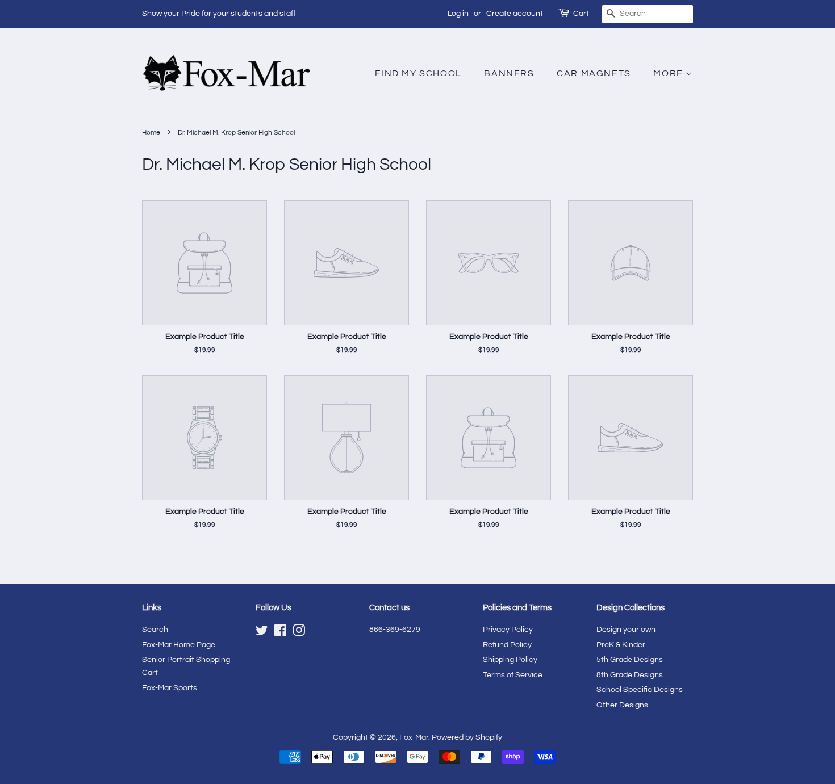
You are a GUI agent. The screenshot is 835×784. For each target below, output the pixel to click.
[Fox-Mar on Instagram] (299, 633)
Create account (514, 14)
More (669, 73)
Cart (581, 14)
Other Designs (622, 705)
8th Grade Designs (629, 675)
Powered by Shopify (467, 737)
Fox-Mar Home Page (178, 645)
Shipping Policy (510, 660)
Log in (458, 14)
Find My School (418, 73)
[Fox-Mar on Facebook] (280, 633)
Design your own (626, 630)
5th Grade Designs (629, 660)
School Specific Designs (639, 690)
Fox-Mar (413, 737)
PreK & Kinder (620, 645)
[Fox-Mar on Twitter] (262, 633)
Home (151, 132)
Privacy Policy (508, 630)
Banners (509, 73)
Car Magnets (594, 73)
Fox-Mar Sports (169, 688)
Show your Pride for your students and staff (218, 14)
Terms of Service (512, 675)
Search (155, 630)
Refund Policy (507, 645)
